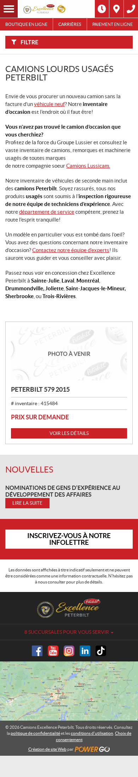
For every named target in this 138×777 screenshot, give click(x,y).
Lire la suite (27, 503)
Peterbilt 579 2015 (40, 389)
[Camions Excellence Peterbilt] (45, 9)
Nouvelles (29, 469)
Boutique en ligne (26, 24)
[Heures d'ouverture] (102, 9)
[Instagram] (69, 650)
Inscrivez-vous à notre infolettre (69, 539)
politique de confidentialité (35, 733)
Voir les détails (69, 433)
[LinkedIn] (85, 650)
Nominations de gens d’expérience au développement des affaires (62, 491)
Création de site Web (47, 749)
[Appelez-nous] (131, 9)
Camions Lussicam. (88, 166)
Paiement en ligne (112, 24)
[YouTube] (53, 650)
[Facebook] (37, 650)
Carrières (69, 24)
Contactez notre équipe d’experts (70, 250)
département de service (46, 212)
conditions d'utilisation (92, 733)
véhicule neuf (49, 104)
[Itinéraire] (116, 9)
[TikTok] (101, 650)
